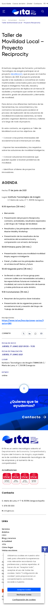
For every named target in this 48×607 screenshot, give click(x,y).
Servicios (6, 529)
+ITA (4, 544)
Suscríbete (6, 4)
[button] (45, 549)
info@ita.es (9, 511)
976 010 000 (9, 506)
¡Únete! (29, 4)
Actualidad (7, 541)
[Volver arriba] (24, 388)
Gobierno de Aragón (22, 454)
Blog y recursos (9, 538)
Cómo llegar (7, 547)
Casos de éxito (19, 4)
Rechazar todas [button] (24, 594)
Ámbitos (5, 532)
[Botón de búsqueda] (42, 11)
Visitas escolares (9, 550)
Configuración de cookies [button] (24, 599)
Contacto (38, 4)
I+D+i (4, 535)
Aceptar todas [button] (24, 589)
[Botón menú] (3, 11)
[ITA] (24, 14)
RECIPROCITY (17, 74)
